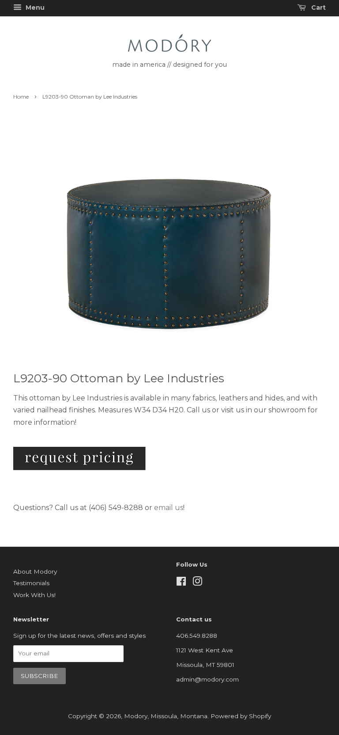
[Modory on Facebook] (181, 582)
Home (21, 96)
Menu (34, 7)
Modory (135, 716)
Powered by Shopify (241, 716)
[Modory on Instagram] (197, 582)
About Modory (35, 571)
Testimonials (31, 582)
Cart (317, 7)
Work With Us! (34, 594)
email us (168, 507)
